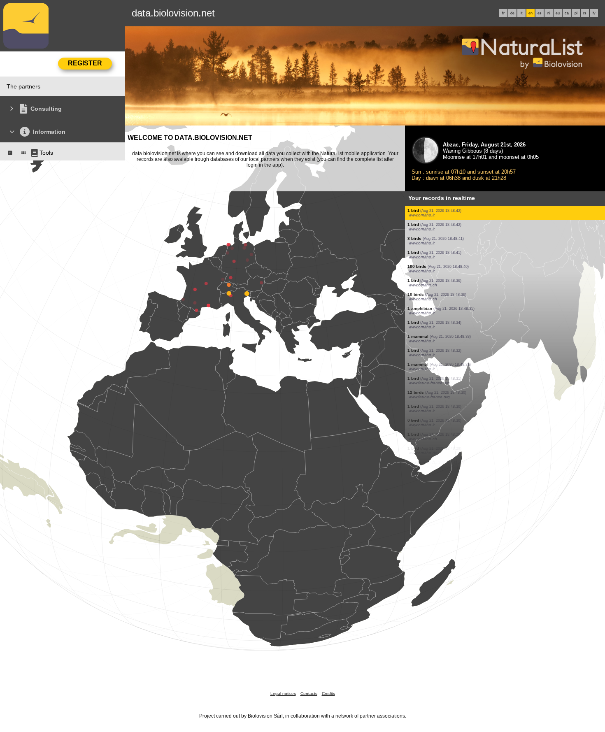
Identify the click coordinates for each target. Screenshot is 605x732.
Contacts (308, 693)
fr (503, 13)
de (512, 13)
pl (576, 13)
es (540, 13)
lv (594, 13)
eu (558, 13)
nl (548, 13)
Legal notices (283, 693)
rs (584, 13)
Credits (328, 693)
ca (567, 13)
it (522, 13)
